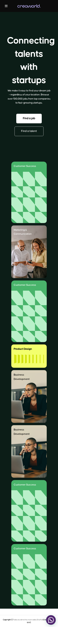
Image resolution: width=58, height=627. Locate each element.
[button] (29, 118)
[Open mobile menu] (6, 6)
